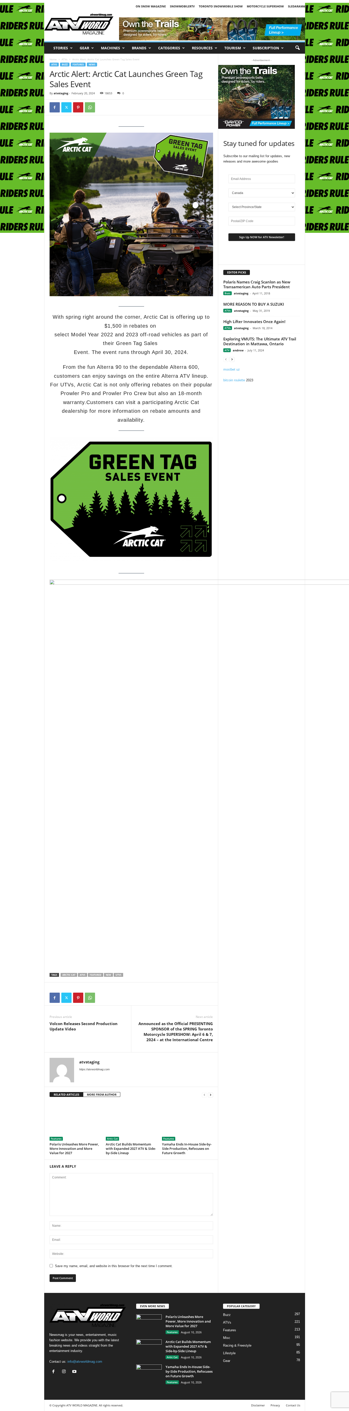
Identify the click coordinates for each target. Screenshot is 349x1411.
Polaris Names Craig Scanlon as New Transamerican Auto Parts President (256, 284)
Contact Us (293, 1405)
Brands (139, 47)
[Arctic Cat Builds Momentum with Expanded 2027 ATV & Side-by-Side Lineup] (131, 1121)
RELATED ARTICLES (66, 1094)
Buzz (65, 64)
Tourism (232, 47)
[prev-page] (204, 1094)
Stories (60, 47)
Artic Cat (112, 1138)
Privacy (275, 1405)
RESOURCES (202, 47)
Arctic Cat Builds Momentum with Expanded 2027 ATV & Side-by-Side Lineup (131, 1148)
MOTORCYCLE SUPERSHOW (265, 6)
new (108, 975)
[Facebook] (55, 107)
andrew (238, 350)
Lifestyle (229, 1353)
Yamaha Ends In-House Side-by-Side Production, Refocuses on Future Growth (187, 1148)
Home (53, 59)
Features (78, 64)
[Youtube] (75, 1372)
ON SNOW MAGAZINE (151, 6)
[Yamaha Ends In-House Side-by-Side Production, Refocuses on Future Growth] (187, 1121)
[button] (297, 48)
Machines (110, 47)
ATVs (64, 59)
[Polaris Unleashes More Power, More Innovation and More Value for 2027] (75, 1121)
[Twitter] (66, 107)
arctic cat (68, 975)
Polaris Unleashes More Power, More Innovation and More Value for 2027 (74, 1148)
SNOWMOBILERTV (182, 6)
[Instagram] (65, 1372)
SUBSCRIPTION (266, 47)
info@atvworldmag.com (84, 1361)
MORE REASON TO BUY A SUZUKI (253, 304)
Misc (226, 1338)
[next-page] (210, 1094)
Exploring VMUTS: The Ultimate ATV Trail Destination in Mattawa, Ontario (259, 341)
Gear (84, 47)
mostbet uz (231, 369)
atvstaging (61, 93)
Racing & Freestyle (237, 1345)
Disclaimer (258, 1405)
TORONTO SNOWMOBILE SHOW (221, 6)
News (92, 64)
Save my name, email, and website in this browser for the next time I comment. (114, 1266)
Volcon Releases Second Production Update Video (84, 1026)
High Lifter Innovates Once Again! (254, 321)
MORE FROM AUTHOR (102, 1094)
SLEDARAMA (296, 6)
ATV (227, 350)
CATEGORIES (169, 47)
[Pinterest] (78, 107)
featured (95, 975)
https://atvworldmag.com (94, 1069)
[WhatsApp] (90, 107)
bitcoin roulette (234, 380)
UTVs (118, 975)
